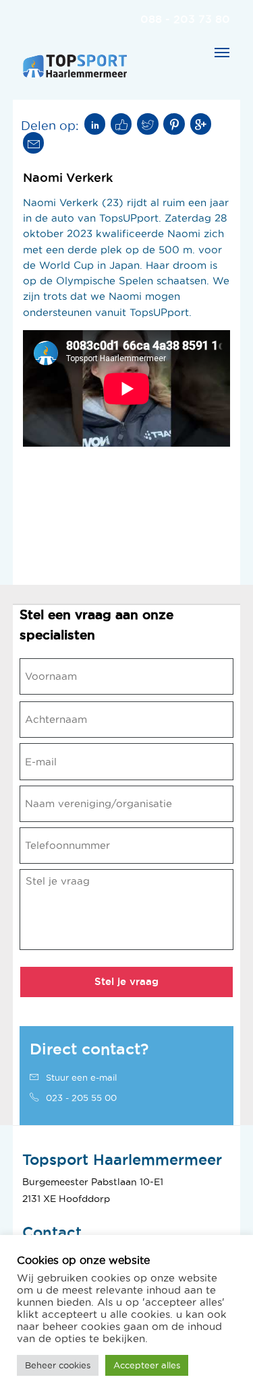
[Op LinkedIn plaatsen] (95, 124)
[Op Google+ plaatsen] (201, 124)
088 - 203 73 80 (185, 19)
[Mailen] (34, 143)
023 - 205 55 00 (80, 1097)
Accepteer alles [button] (146, 1365)
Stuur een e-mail (80, 1077)
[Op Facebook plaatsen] (121, 124)
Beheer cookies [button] (57, 1365)
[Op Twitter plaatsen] (148, 124)
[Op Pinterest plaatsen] (174, 124)
